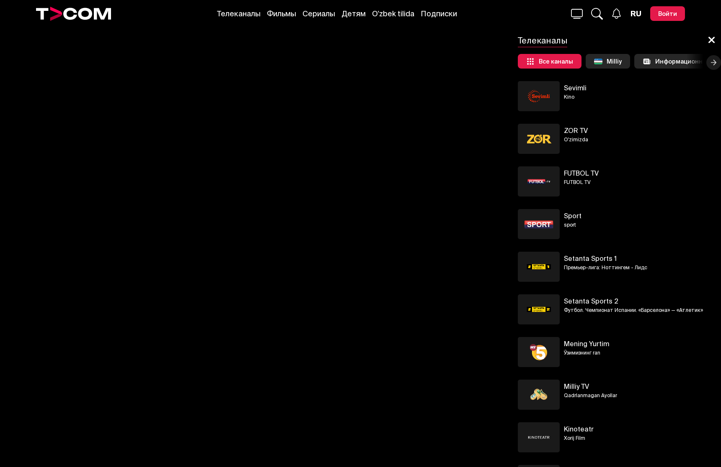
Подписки (439, 13)
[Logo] (73, 14)
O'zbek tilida (393, 13)
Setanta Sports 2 (591, 301)
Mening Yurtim (586, 343)
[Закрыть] (711, 40)
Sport (572, 215)
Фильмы (281, 13)
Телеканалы (239, 13)
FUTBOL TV (581, 173)
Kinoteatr (579, 429)
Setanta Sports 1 (590, 258)
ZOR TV (576, 130)
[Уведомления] (616, 13)
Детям (353, 13)
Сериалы (318, 13)
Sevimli (575, 88)
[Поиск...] (577, 14)
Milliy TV (576, 386)
